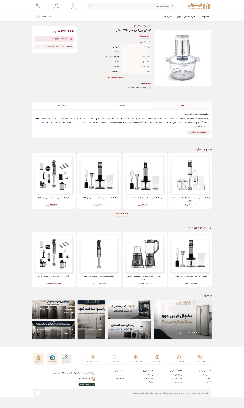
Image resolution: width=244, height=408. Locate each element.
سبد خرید (121, 375)
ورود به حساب (148, 375)
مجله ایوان (207, 378)
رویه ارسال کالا (177, 375)
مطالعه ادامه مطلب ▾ (198, 132)
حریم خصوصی (177, 378)
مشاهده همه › (122, 213)
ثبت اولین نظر (144, 36)
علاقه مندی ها (148, 378)
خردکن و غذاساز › (142, 25)
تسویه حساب (120, 378)
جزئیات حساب (148, 382)
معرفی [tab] (182, 105)
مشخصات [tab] (122, 105)
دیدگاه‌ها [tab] (62, 105)
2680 (84, 379)
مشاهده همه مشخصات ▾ (115, 77)
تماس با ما (207, 382)
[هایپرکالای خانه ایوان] (199, 6)
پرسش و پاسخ (177, 382)
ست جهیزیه (207, 375)
